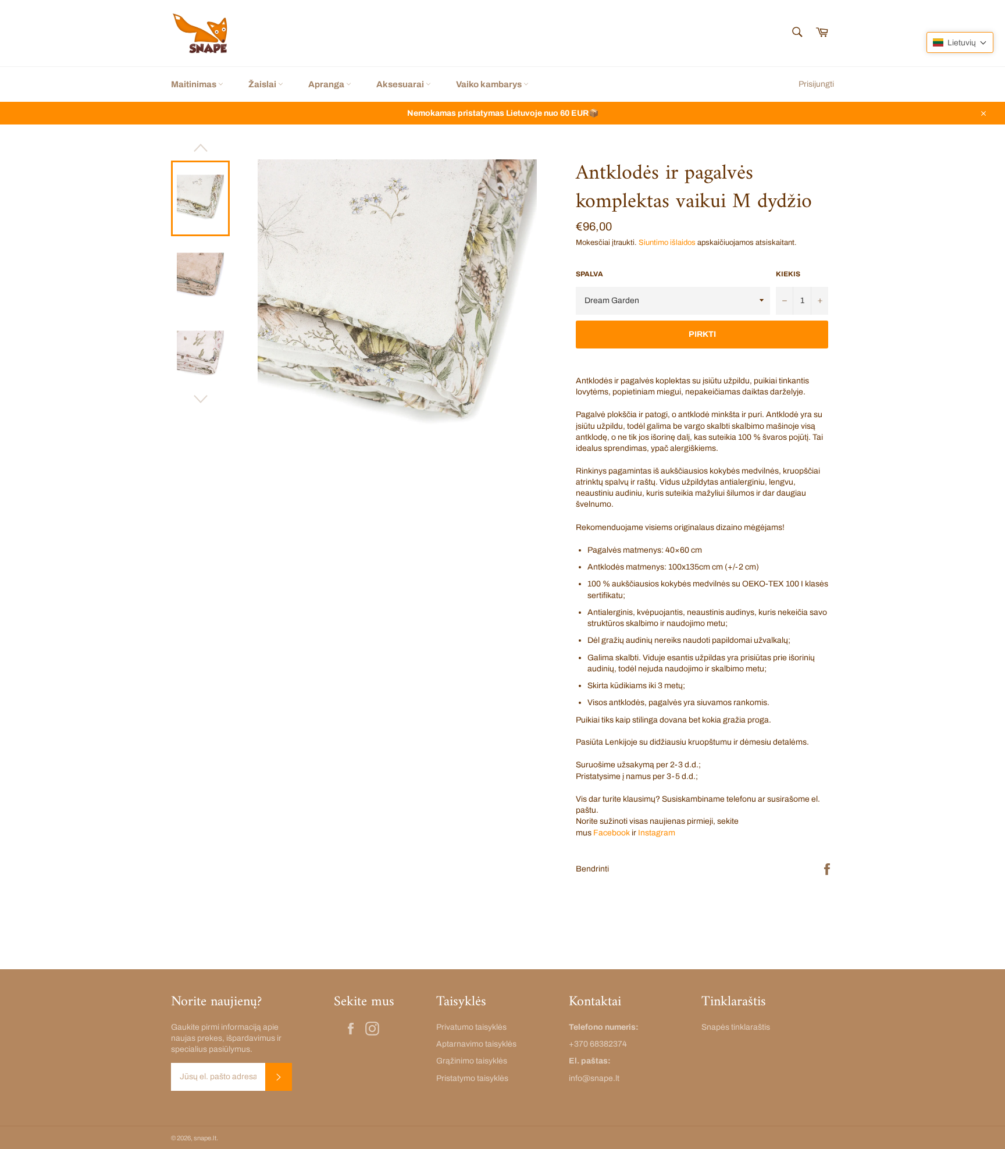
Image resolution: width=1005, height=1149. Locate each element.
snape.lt (205, 1137)
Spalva (589, 274)
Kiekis (788, 274)
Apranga (327, 84)
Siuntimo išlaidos (667, 243)
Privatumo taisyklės (471, 1027)
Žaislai (263, 84)
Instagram (656, 832)
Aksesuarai (401, 84)
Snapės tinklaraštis (735, 1027)
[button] (960, 42)
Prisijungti (816, 84)
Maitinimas (194, 84)
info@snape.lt (594, 1078)
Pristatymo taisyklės (472, 1078)
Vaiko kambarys (489, 84)
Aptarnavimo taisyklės (476, 1044)
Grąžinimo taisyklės (471, 1060)
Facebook (611, 832)
